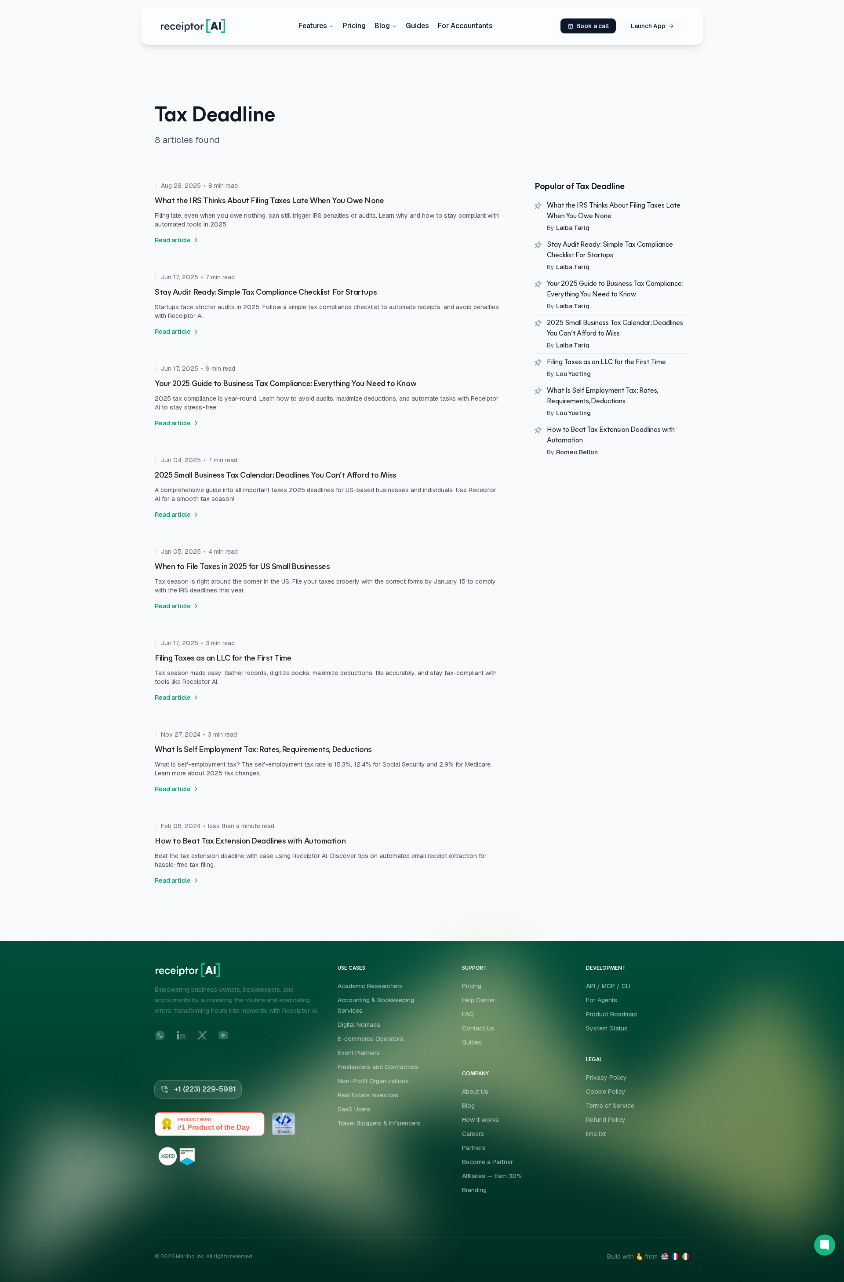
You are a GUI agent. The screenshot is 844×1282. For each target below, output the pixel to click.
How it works (480, 1120)
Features (312, 25)
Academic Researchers (370, 986)
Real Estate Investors (368, 1095)
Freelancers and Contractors (378, 1067)
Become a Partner (487, 1162)
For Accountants (465, 25)
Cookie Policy (606, 1092)
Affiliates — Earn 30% (492, 1176)
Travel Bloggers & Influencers (379, 1123)
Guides (417, 25)
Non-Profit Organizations (373, 1081)
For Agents (601, 1000)
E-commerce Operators (371, 1039)
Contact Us (478, 1028)
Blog (382, 25)
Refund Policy (606, 1120)
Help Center (478, 1000)
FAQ (468, 1014)
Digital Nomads (359, 1025)
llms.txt (596, 1134)
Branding (474, 1190)
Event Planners (359, 1053)
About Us (475, 1092)
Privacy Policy (606, 1077)
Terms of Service (610, 1106)
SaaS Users (354, 1109)
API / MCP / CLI (608, 986)
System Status (607, 1028)
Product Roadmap (611, 1014)
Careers (473, 1134)
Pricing (354, 25)
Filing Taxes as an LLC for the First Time (606, 362)
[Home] (193, 26)
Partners (474, 1148)
